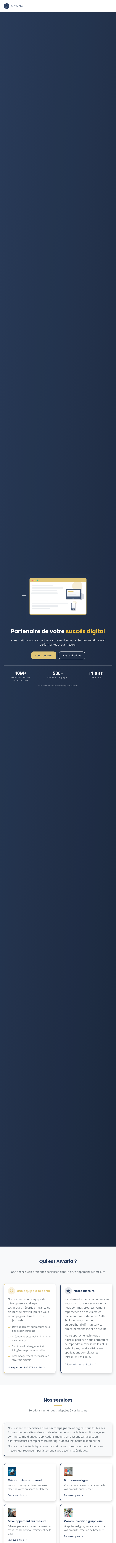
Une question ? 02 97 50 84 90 (25, 1367)
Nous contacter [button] (44, 655)
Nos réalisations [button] (72, 655)
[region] (30, 1482)
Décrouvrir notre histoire (79, 1364)
